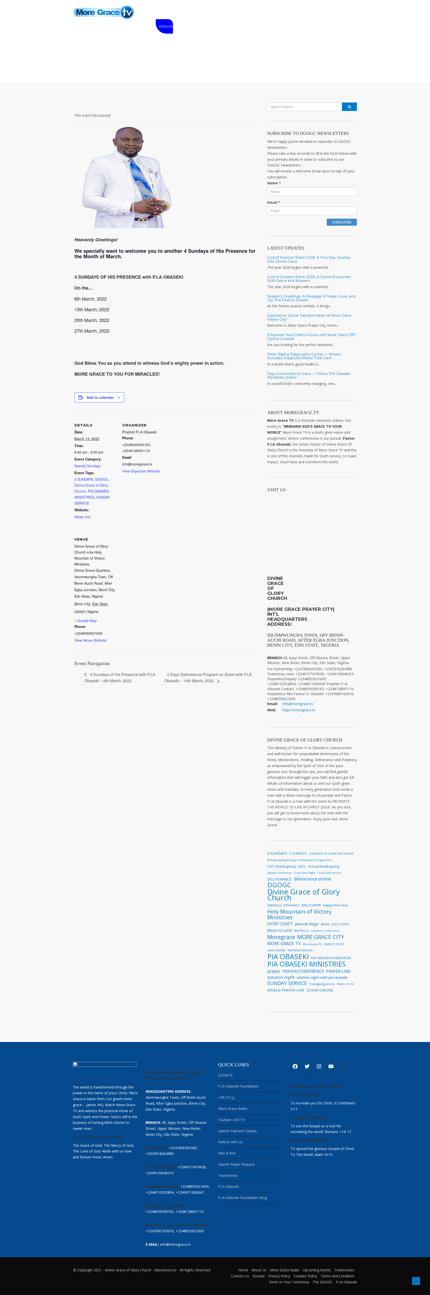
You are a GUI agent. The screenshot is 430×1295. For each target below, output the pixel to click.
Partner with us (230, 1142)
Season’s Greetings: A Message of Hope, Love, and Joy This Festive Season (311, 298)
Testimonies (228, 1175)
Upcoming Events (317, 1270)
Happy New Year (335, 905)
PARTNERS (306, 12)
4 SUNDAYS (277, 853)
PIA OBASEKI (288, 957)
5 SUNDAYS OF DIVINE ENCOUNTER (331, 853)
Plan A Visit (227, 1153)
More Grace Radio (232, 1108)
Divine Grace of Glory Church (303, 895)
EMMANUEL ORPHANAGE (283, 905)
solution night (280, 977)
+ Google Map (85, 620)
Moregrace (281, 937)
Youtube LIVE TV (231, 1119)
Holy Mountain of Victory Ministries (299, 915)
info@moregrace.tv (297, 703)
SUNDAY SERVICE (287, 983)
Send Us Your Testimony (289, 1282)
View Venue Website (90, 640)
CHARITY (234, 12)
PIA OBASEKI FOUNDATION (331, 958)
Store (215, 12)
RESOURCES (259, 12)
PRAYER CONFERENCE (303, 971)
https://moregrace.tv (298, 710)
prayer (273, 971)
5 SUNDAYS (83, 479)
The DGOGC (322, 1282)
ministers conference (325, 930)
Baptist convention (279, 873)
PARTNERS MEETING (300, 950)
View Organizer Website (141, 470)
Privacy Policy (279, 1276)
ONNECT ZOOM (334, 944)
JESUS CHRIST (340, 924)
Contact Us (240, 1276)
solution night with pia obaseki (322, 977)
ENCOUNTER (311, 905)
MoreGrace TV (312, 944)
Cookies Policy (305, 1276)
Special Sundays (87, 465)
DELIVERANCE (279, 879)
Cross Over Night (304, 873)
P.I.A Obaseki (228, 1186)
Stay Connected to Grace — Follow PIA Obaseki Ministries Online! (308, 375)
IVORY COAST (280, 924)
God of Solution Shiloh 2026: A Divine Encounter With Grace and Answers (309, 279)
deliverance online (312, 879)
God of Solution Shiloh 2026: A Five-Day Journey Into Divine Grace (309, 259)
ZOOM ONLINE (320, 989)
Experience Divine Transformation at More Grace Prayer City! (309, 317)
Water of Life (345, 984)
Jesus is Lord (279, 930)
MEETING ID (301, 930)
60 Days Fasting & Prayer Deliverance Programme (299, 860)
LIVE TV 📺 (226, 1097)
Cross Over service (329, 873)
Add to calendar (100, 397)
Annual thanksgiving (323, 866)
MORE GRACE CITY (320, 937)
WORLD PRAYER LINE (285, 989)
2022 (302, 866)
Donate (259, 1276)
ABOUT (182, 12)
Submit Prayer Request (236, 1164)
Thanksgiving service (322, 984)
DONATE (166, 26)
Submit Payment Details (237, 1131)
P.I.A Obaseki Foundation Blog (242, 1197)
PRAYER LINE (338, 971)
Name (274, 183)
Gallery (283, 12)
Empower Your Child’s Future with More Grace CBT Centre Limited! (311, 337)
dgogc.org (82, 516)
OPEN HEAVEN (276, 950)
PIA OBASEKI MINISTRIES (306, 964)
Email (273, 202)
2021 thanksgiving (281, 866)
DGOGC (101, 479)
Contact (330, 12)
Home (164, 12)
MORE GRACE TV (284, 943)
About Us (259, 1270)
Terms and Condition (337, 1276)
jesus (325, 923)
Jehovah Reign (307, 923)
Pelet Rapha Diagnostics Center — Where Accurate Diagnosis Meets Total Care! (304, 356)
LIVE (199, 12)
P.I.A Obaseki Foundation (238, 1086)
